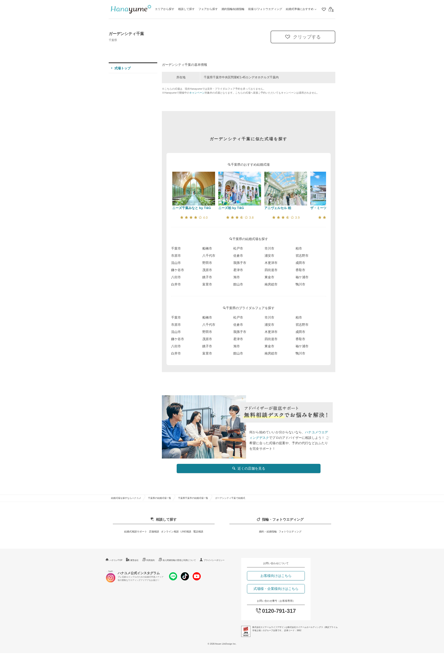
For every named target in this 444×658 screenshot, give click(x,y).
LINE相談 (186, 531)
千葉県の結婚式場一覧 (159, 498)
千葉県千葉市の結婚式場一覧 (193, 498)
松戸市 (238, 248)
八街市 (176, 277)
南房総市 (271, 284)
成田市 (300, 263)
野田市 (207, 263)
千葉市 (176, 248)
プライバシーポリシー (214, 560)
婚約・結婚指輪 (268, 531)
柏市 (299, 248)
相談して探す (186, 9)
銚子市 (207, 277)
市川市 (269, 248)
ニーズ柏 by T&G (231, 208)
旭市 (236, 277)
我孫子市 (239, 263)
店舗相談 (154, 531)
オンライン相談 (170, 531)
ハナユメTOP (116, 560)
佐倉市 (238, 255)
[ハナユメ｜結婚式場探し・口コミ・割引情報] (131, 9)
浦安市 (269, 255)
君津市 (238, 270)
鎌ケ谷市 (177, 270)
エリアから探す (164, 9)
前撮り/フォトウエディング (265, 9)
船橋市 (207, 248)
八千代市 (208, 255)
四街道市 (271, 270)
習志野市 (302, 255)
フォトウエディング (290, 531)
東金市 (269, 277)
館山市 (238, 284)
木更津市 (271, 263)
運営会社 (134, 560)
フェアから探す (208, 9)
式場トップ (122, 68)
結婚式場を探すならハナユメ (126, 498)
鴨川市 (300, 284)
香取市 (300, 270)
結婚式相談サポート (135, 531)
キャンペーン (197, 92)
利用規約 (150, 560)
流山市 (176, 263)
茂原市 (207, 270)
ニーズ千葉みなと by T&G (191, 208)
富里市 (207, 284)
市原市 (176, 255)
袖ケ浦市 (302, 277)
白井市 (176, 284)
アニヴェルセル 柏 (277, 208)
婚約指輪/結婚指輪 (233, 9)
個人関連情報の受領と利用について (179, 560)
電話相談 (198, 531)
